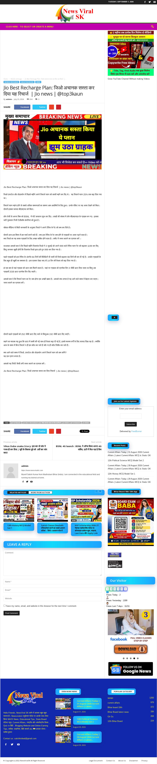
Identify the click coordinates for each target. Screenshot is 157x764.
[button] (152, 26)
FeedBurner (136, 431)
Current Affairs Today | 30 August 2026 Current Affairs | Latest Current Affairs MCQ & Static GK (129, 467)
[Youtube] (154, 2)
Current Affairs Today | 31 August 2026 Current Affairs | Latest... (88, 704)
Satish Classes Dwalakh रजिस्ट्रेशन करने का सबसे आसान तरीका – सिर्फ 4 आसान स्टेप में (53, 528)
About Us (122, 760)
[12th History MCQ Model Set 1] (19, 510)
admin (9, 99)
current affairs (114, 703)
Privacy (144, 760)
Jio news (85, 423)
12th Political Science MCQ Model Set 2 (126, 460)
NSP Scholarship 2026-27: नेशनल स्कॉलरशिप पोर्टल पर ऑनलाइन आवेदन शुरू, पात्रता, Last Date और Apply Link (87, 529)
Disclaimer (133, 760)
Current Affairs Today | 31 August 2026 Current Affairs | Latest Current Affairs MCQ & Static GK (129, 454)
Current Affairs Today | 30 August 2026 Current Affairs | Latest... (88, 737)
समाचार (38, 82)
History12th (8, 520)
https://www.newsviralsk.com (32, 470)
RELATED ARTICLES (18, 492)
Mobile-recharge (16, 79)
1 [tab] (123, 658)
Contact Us (110, 760)
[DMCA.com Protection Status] (131, 564)
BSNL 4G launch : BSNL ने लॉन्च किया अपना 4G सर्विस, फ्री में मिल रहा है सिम (78, 448)
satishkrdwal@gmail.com (25, 738)
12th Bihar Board (115, 721)
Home (6, 79)
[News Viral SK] (78, 13)
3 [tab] (131, 658)
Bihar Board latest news (118, 712)
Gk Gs (110, 716)
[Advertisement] (52, 52)
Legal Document (96, 760)
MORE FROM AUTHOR (40, 492)
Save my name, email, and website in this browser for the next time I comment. (41, 606)
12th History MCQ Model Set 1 (19, 526)
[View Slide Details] (131, 632)
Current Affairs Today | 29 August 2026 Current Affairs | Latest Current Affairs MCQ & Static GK (129, 480)
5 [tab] (138, 658)
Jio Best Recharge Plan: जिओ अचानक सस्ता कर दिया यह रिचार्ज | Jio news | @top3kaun (51, 423)
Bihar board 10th (115, 707)
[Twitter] (150, 2)
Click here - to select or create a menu (29, 26)
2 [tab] (127, 658)
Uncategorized (27, 82)
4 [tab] (134, 658)
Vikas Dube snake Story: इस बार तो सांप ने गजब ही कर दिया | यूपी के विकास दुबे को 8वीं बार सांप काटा (25, 449)
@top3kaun (16, 423)
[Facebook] (145, 2)
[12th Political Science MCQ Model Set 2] (63, 722)
